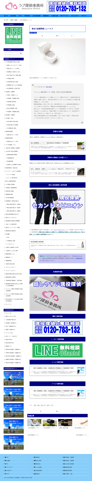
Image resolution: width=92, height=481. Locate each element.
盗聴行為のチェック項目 (12, 134)
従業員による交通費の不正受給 (14, 164)
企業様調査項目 (10, 158)
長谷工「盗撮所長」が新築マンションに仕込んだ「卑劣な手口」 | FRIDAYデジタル (53, 169)
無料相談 (28, 15)
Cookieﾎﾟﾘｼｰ (76, 15)
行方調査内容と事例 (11, 128)
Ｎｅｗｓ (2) (8, 313)
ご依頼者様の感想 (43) (11, 319)
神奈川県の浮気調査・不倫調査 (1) (13, 356)
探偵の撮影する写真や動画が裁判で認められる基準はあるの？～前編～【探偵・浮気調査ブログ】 (13, 414)
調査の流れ (38, 463)
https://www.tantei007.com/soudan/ (57, 369)
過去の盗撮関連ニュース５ (80, 427)
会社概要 (14, 15)
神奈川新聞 (49, 87)
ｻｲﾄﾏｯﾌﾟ (85, 15)
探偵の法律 (55, 15)
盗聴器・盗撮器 (33, 32)
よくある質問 (38, 467)
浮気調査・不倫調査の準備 (13, 98)
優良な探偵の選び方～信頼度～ (14, 207)
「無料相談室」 (79, 258)
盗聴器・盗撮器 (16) (10, 329)
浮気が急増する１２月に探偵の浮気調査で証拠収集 (14, 300)
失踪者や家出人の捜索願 (12, 124)
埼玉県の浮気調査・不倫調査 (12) (13, 362)
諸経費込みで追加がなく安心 (13, 71)
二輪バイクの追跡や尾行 (11, 224)
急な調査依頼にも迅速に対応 (13, 88)
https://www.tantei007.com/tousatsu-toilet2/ (39, 144)
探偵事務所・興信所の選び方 (12, 201)
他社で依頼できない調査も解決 (14, 75)
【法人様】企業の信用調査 (12, 151)
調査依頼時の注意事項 (11, 277)
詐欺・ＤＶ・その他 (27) (11, 336)
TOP (6, 15)
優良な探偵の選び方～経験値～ (14, 211)
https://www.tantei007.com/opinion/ (38, 243)
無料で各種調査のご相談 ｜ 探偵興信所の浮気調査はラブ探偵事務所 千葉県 (53, 368)
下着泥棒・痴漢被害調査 (11, 187)
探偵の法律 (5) (9, 339)
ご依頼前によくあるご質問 (12, 250)
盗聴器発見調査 (9, 131)
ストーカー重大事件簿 (12, 177)
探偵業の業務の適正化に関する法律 (14, 273)
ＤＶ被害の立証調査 (10, 184)
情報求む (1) (8, 346)
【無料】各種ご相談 (10, 263)
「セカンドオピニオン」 (59, 229)
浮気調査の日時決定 (11, 101)
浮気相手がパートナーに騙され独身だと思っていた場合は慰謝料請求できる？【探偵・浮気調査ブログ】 (13, 382)
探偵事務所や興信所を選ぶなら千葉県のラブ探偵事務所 (14, 284)
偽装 (48, 405)
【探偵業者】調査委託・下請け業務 (14, 280)
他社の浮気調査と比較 (12, 108)
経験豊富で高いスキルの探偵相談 (14, 85)
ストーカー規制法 (11, 174)
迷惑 (35, 405)
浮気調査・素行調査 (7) (11, 323)
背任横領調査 (10, 161)
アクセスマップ (10, 244)
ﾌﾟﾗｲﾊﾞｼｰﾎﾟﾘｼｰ (65, 15)
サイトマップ (9, 304)
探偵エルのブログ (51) (11, 316)
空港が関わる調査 (10, 191)
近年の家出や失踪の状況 (12, 121)
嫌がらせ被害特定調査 (11, 181)
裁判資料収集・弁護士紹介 (12, 167)
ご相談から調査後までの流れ (12, 247)
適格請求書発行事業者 (12, 154)
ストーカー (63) (9, 332)
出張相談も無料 (10, 78)
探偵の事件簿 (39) (10, 342)
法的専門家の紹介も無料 (12, 81)
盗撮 (38, 405)
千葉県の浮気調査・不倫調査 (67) (13, 352)
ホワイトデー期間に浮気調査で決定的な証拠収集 (14, 294)
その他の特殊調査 (10, 197)
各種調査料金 (9, 260)
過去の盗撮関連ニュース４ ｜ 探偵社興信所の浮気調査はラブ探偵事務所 (50, 143)
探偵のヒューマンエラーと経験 (13, 227)
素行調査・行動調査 (10, 114)
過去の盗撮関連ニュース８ (33, 427)
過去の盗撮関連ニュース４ (81, 434)
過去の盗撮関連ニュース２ (33, 434)
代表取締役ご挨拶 (11, 240)
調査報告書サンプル (10, 254)
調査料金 (46, 15)
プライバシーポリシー (11, 267)
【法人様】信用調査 (69, 463)
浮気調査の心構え (11, 105)
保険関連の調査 (9, 194)
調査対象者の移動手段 (11, 230)
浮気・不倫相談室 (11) (11, 326)
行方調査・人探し (10, 118)
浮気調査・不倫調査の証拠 (13, 111)
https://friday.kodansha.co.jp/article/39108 (39, 170)
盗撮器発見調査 (9, 138)
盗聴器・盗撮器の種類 (63, 427)
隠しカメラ (43, 405)
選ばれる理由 (38, 460)
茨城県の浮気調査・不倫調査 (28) (13, 359)
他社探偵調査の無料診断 (37, 241)
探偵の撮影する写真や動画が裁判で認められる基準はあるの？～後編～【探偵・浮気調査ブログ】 (13, 398)
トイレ (52, 405)
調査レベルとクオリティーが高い (14, 65)
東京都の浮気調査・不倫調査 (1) (13, 349)
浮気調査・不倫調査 (10, 91)
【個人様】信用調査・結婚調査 (13, 148)
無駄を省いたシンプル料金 (13, 68)
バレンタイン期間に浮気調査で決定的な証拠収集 (14, 289)
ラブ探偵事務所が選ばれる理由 (13, 61)
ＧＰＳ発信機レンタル (11, 144)
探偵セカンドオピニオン (11, 217)
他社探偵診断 (37, 15)
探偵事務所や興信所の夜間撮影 (13, 220)
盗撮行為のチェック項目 (12, 141)
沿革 (8, 237)
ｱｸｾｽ (20, 15)
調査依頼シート (9, 257)
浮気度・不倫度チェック (12, 95)
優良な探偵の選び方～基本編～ (14, 204)
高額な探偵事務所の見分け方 (12, 214)
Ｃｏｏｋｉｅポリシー (11, 270)
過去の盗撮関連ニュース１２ (49, 427)
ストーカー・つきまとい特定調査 (13, 171)
